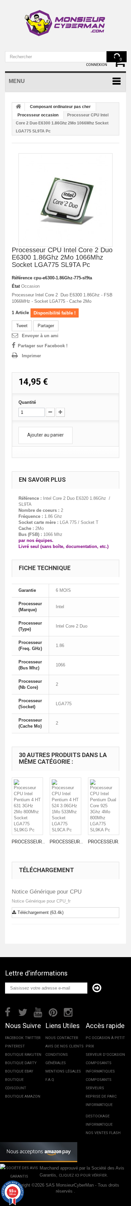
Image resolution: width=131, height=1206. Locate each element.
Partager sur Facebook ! (43, 345)
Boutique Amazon (22, 1096)
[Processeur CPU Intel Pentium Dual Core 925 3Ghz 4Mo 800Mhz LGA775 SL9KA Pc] (103, 806)
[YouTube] (38, 1012)
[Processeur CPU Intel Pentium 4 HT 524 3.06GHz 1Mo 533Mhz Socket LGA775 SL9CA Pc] (65, 806)
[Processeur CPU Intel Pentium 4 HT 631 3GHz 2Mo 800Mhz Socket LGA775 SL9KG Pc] (27, 806)
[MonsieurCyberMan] (65, 20)
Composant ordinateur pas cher (60, 106)
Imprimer (31, 355)
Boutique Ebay (19, 1071)
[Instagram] (68, 1012)
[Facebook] (7, 1012)
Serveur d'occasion (105, 1054)
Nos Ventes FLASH (103, 1133)
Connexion (96, 65)
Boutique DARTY (21, 1063)
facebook (14, 1038)
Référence (22, 277)
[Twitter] (23, 1012)
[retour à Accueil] (18, 107)
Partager (46, 325)
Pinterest (15, 1046)
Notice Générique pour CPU (47, 892)
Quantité (27, 402)
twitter (33, 1038)
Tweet (22, 325)
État (16, 286)
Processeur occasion (37, 115)
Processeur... (28, 842)
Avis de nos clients (64, 1046)
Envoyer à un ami (40, 335)
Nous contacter (61, 1038)
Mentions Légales (63, 1071)
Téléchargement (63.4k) (39, 912)
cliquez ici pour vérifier (83, 1175)
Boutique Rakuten (23, 1054)
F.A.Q (49, 1080)
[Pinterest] (53, 1012)
